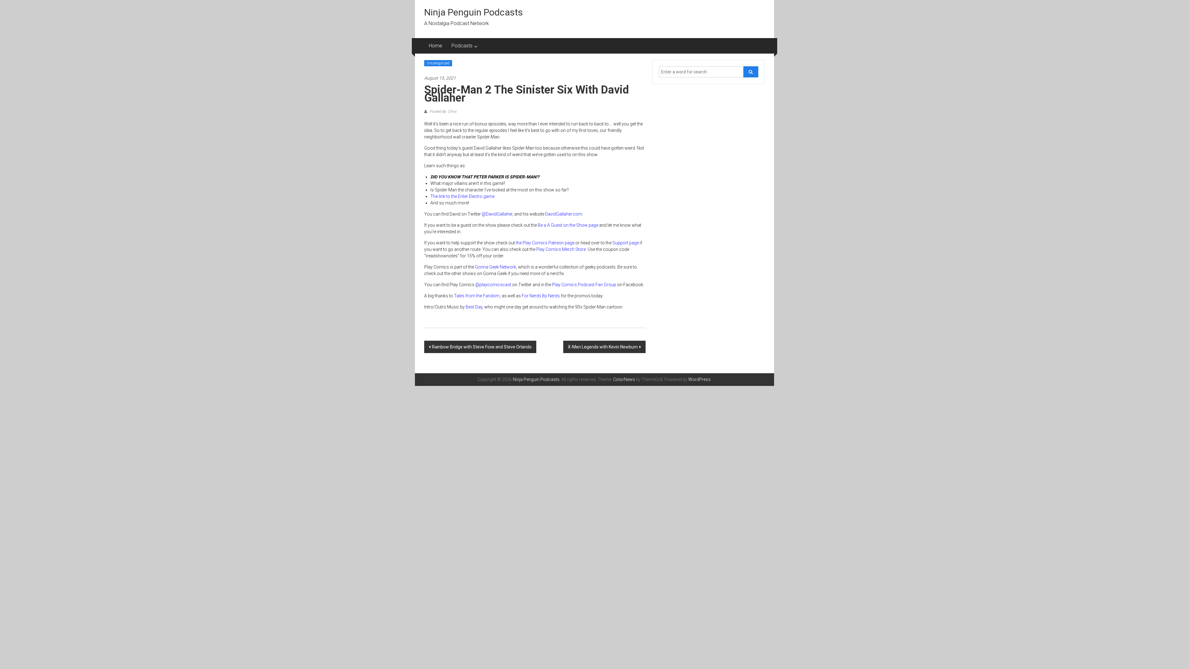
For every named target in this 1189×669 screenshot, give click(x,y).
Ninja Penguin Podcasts (473, 12)
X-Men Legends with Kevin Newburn (603, 346)
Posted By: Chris (442, 111)
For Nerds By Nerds (541, 295)
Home (435, 46)
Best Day (474, 306)
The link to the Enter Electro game (462, 196)
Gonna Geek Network (495, 267)
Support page (625, 242)
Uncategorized (438, 63)
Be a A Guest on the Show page (568, 225)
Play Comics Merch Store (561, 249)
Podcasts (462, 46)
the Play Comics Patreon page (545, 242)
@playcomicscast (493, 284)
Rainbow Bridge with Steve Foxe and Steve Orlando (482, 346)
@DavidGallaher (497, 214)
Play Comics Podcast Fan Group (584, 284)
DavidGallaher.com (563, 214)
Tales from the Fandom (477, 295)
